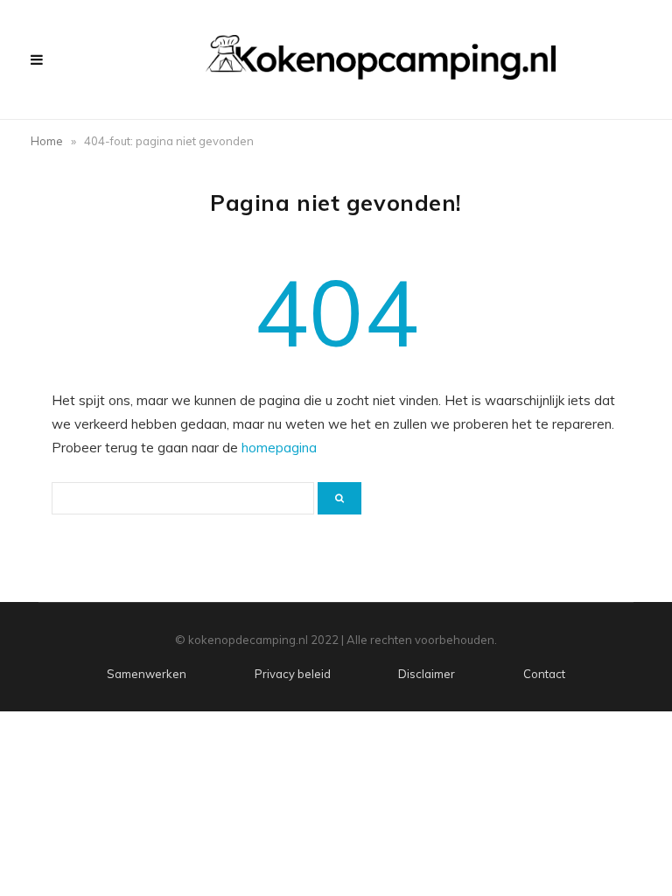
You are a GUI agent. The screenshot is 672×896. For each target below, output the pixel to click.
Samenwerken (146, 674)
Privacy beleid (293, 674)
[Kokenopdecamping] (381, 57)
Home (47, 141)
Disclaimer (426, 674)
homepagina (279, 447)
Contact (544, 674)
